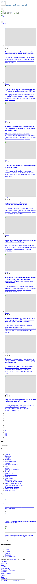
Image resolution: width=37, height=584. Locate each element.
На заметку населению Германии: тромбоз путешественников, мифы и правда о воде (19, 52)
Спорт (7, 466)
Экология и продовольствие (14, 485)
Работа (3, 575)
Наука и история (10, 490)
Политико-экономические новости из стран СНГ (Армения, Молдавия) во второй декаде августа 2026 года (20, 128)
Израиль (7, 476)
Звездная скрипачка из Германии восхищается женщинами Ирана (16, 203)
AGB (2, 565)
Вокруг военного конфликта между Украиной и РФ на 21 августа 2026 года (20, 241)
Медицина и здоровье (12, 487)
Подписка (4, 572)
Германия (8, 459)
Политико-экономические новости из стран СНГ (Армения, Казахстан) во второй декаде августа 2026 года (20, 360)
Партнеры (4, 563)
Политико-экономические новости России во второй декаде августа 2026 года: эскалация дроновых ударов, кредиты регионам (20, 319)
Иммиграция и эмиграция (13, 483)
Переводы (4, 578)
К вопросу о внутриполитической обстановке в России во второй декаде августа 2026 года (20, 90)
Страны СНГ (9, 473)
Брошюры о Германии (12, 470)
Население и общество (12, 488)
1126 (6, 434)
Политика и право (10, 480)
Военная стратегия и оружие (14, 482)
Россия (7, 471)
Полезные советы (10, 461)
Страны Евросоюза (11, 475)
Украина (7, 454)
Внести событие (6, 573)
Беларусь (7, 458)
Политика (8, 456)
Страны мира (9, 478)
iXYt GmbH (13, 560)
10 (5, 430)
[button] (2, 11)
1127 (6, 436)
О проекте (4, 561)
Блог (2, 577)
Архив (7, 468)
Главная (3, 23)
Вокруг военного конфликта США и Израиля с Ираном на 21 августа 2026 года (20, 400)
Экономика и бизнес (11, 464)
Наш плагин (5, 568)
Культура (7, 463)
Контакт (3, 566)
